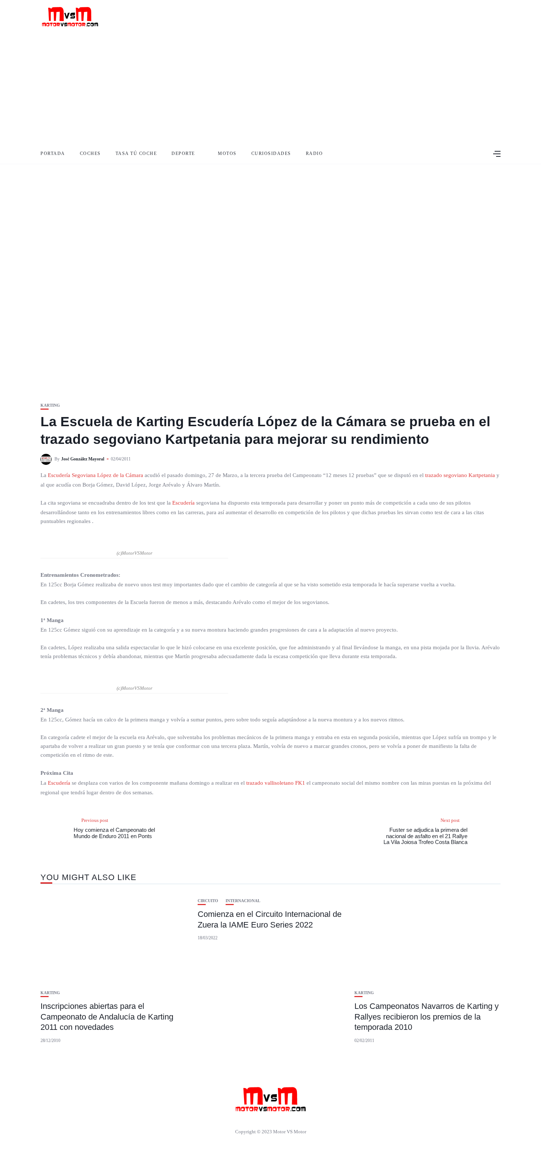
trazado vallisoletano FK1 (275, 783)
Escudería (183, 503)
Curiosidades (271, 153)
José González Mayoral (82, 459)
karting (50, 405)
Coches (90, 153)
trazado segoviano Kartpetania (460, 475)
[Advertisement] (270, 88)
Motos (227, 153)
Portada (52, 153)
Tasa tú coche (136, 153)
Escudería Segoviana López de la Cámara (95, 475)
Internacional (243, 901)
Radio (314, 153)
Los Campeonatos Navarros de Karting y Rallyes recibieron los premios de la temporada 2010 (426, 1017)
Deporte (183, 153)
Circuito (208, 901)
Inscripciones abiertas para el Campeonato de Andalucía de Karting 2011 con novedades (106, 1017)
